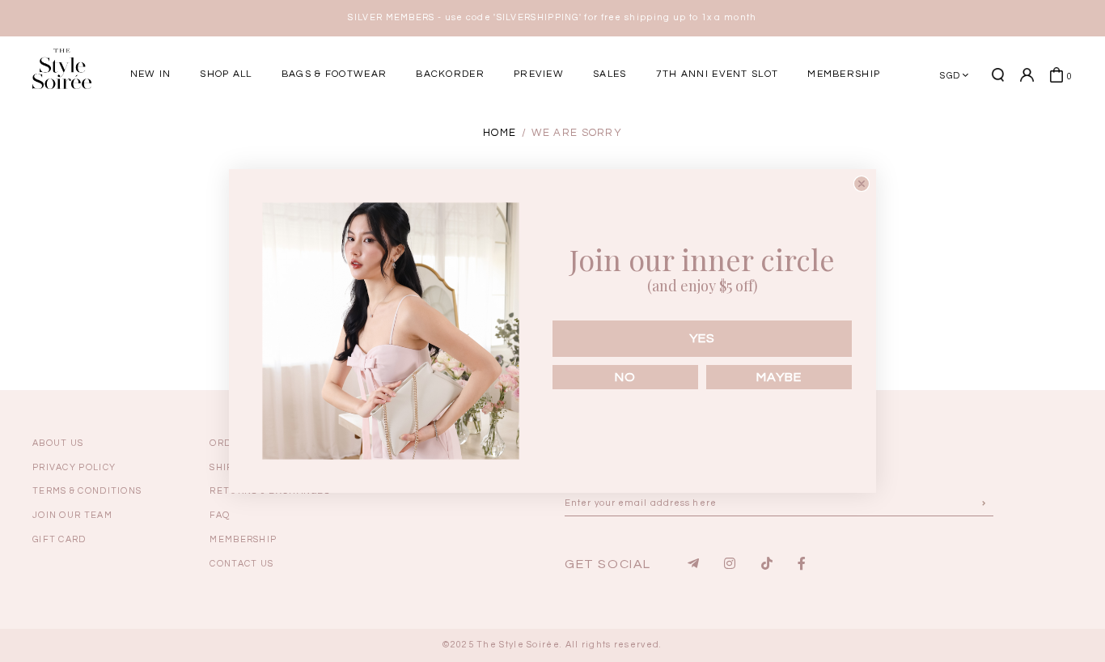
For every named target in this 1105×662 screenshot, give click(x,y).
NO (625, 377)
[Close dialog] (861, 183)
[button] (969, 132)
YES (702, 338)
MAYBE (779, 377)
